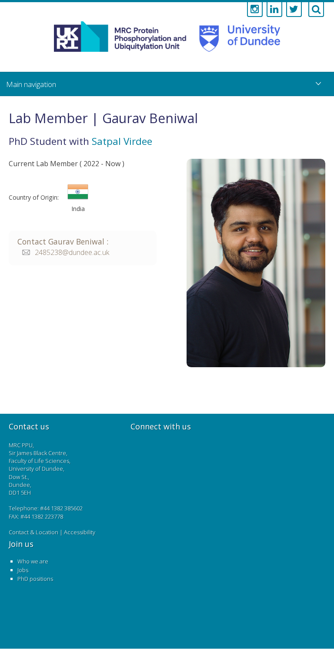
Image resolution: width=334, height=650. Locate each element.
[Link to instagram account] (255, 9)
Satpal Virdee (122, 141)
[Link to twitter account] (294, 9)
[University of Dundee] (235, 40)
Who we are (32, 561)
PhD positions (35, 579)
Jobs (22, 570)
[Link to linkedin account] (274, 9)
